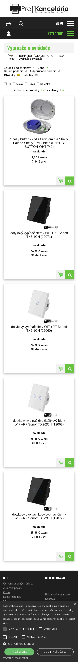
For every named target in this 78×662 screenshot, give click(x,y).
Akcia (19, 83)
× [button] (74, 604)
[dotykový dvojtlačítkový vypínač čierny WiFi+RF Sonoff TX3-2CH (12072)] (39, 491)
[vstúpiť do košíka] (9, 24)
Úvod (10, 56)
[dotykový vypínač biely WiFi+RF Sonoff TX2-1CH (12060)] (39, 304)
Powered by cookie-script (15, 658)
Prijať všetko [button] (19, 651)
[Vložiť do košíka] (60, 180)
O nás (6, 592)
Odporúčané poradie (43, 71)
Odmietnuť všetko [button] (55, 651)
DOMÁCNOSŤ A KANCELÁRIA (36, 56)
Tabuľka (28, 75)
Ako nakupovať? (12, 587)
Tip (9, 83)
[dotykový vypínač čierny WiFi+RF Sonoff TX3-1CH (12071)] (39, 210)
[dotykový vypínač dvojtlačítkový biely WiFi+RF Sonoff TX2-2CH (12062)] (39, 397)
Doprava (50, 598)
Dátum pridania (13, 71)
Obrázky (9, 75)
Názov (27, 67)
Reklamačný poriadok (57, 594)
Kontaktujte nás (12, 596)
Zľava (31, 83)
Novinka (45, 83)
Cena (41, 67)
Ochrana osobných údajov (18, 583)
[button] (39, 643)
